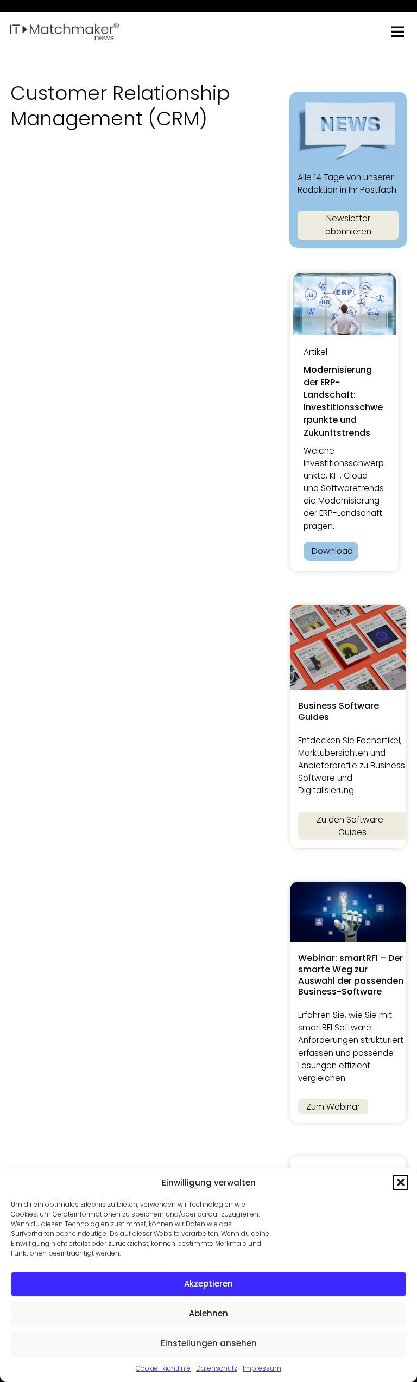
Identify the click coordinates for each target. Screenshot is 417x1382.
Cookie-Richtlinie (163, 1368)
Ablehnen (208, 1313)
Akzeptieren (208, 1283)
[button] (400, 1182)
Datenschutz (216, 1368)
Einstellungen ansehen (209, 1343)
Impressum (262, 1368)
